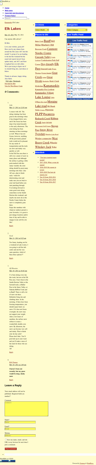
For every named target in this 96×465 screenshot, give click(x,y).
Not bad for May (10, 83)
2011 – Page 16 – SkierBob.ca (76, 84)
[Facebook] (4, 461)
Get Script (72, 99)
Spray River (46, 129)
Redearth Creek (42, 118)
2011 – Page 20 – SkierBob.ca (76, 62)
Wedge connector (43, 138)
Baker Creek (39, 41)
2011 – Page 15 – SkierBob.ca (76, 90)
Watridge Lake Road (51, 134)
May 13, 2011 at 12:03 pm (18, 107)
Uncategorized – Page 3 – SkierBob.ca (79, 57)
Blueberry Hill (47, 44)
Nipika (37, 110)
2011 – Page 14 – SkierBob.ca (76, 51)
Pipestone (49, 109)
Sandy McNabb (47, 122)
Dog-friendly (47, 64)
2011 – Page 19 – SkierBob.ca (76, 68)
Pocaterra (48, 114)
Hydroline (39, 86)
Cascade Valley (43, 57)
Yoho (54, 146)
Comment (8, 400)
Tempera (82, 463)
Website (7, 433)
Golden (44, 77)
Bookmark (16, 81)
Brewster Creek (41, 49)
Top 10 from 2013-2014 (48, 179)
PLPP (39, 114)
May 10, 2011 (9, 35)
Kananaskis (8, 22)
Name (7, 420)
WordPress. (90, 463)
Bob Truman (13, 362)
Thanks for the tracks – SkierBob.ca (78, 46)
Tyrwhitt (40, 134)
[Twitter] (12, 461)
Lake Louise (42, 97)
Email (7, 426)
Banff (47, 41)
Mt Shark (51, 106)
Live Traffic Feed (80, 41)
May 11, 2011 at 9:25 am (17, 238)
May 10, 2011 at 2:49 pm (17, 365)
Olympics (42, 110)
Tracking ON (86, 99)
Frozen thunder (46, 73)
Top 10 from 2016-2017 (48, 182)
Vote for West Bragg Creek (13, 86)
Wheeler (53, 142)
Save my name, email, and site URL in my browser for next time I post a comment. (16, 442)
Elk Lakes (9, 81)
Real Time (79, 99)
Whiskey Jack (43, 147)
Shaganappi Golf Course (43, 126)
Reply (11, 226)
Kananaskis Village (44, 92)
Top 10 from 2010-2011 (48, 177)
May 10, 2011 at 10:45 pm (18, 271)
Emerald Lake (46, 68)
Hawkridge (46, 81)
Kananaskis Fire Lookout (44, 89)
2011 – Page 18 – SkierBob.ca (76, 73)
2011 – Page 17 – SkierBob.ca (76, 79)
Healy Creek (54, 81)
